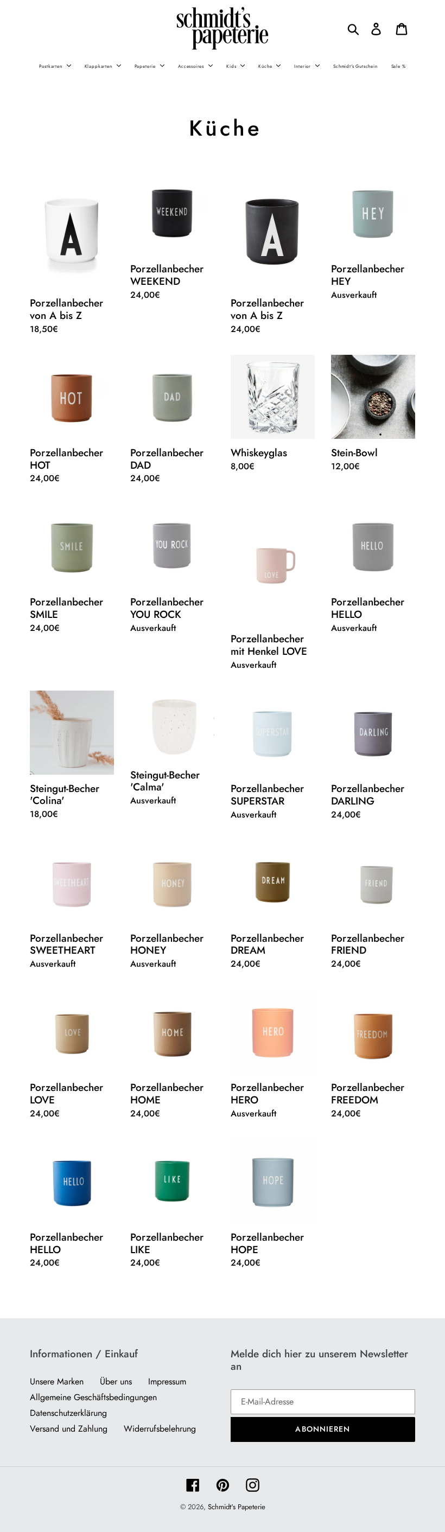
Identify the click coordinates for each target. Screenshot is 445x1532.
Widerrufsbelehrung (160, 1428)
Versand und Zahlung (68, 1428)
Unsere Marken (57, 1381)
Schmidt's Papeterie (236, 1507)
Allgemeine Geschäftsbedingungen (93, 1397)
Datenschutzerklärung (68, 1413)
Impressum (167, 1381)
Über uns (116, 1381)
